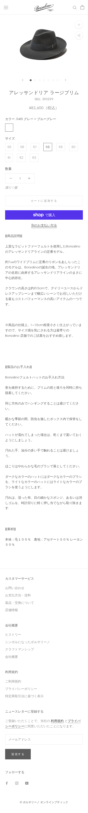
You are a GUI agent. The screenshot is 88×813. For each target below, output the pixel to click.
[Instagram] (16, 783)
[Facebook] (6, 783)
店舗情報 (11, 610)
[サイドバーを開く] (6, 7)
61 (9, 157)
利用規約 (57, 721)
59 (61, 147)
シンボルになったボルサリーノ (27, 642)
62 (21, 157)
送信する (18, 754)
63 (34, 157)
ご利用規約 (13, 681)
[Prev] (22, 80)
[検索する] (75, 7)
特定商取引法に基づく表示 (24, 696)
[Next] (65, 80)
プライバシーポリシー (21, 689)
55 (9, 147)
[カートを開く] (82, 7)
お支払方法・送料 (18, 595)
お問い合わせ (14, 588)
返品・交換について (19, 602)
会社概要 (11, 656)
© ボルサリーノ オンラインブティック (44, 802)
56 (22, 147)
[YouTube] (26, 783)
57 (35, 147)
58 (48, 147)
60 (73, 147)
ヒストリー (13, 634)
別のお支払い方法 (44, 225)
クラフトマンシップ (19, 649)
